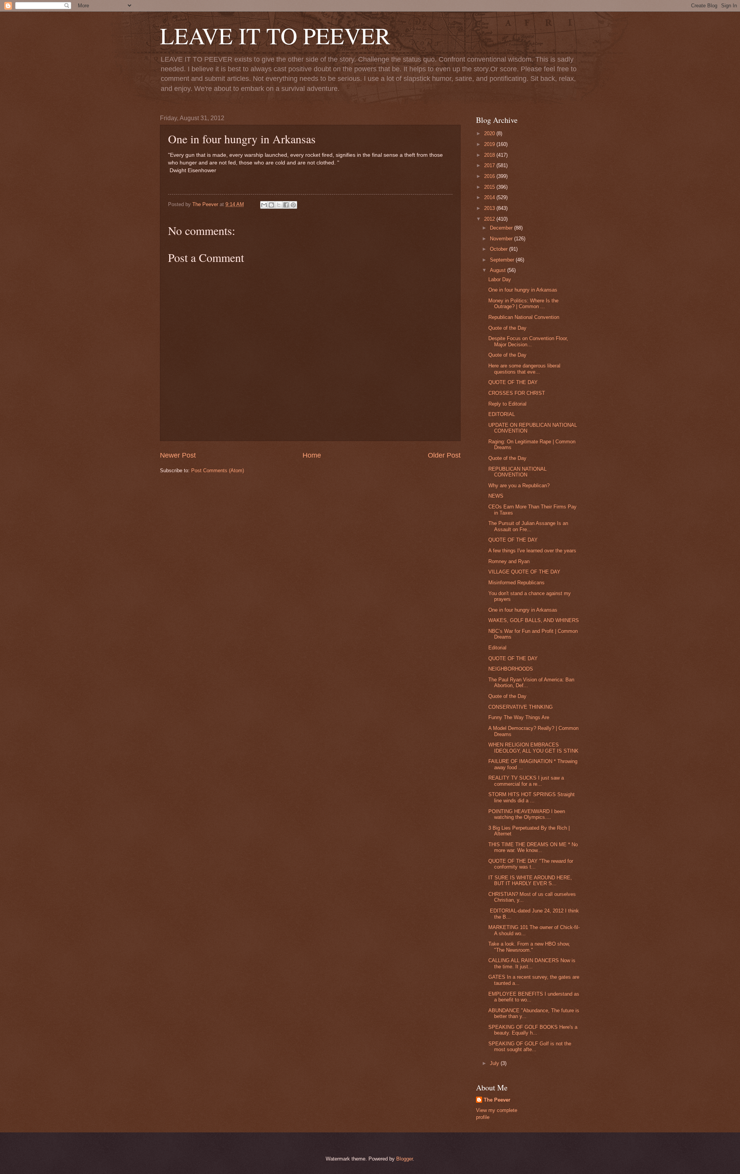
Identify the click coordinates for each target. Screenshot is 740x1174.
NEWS (495, 496)
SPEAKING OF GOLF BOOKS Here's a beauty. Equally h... (532, 1030)
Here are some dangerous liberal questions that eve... (524, 368)
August (498, 270)
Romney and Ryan (509, 561)
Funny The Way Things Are (518, 717)
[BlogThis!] (271, 205)
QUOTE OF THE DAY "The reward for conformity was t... (530, 864)
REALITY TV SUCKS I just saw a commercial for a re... (526, 781)
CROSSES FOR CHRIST (516, 393)
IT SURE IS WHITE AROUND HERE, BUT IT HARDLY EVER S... (530, 880)
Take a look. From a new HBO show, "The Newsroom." (529, 947)
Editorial (497, 648)
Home (312, 455)
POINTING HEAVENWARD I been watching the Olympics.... (526, 814)
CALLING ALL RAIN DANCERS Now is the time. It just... (531, 963)
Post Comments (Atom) (217, 470)
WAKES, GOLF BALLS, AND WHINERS (533, 620)
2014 (490, 197)
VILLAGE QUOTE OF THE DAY (524, 572)
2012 (490, 219)
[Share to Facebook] (286, 205)
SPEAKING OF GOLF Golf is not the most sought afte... (529, 1046)
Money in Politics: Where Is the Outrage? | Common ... (523, 303)
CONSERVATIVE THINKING (520, 707)
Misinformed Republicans (516, 582)
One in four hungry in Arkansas (522, 290)
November (502, 239)
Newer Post (178, 455)
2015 (490, 187)
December (502, 228)
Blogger (404, 1159)
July (495, 1063)
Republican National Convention (523, 317)
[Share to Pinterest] (293, 205)
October (499, 249)
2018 (490, 155)
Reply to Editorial (507, 404)
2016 (490, 176)
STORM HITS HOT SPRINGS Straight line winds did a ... (531, 797)
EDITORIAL (501, 414)
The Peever (497, 1100)
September (503, 260)
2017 (490, 165)
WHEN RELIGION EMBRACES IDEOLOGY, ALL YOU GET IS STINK (533, 747)
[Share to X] (279, 205)
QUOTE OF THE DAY (513, 382)
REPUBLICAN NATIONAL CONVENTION (517, 472)
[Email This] (264, 205)
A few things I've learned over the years (532, 550)
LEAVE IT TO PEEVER (275, 35)
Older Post (444, 455)
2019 (490, 144)
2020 (490, 133)
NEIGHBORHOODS (510, 669)
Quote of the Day (507, 328)
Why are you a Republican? (519, 485)
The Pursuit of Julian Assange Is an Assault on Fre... (528, 526)
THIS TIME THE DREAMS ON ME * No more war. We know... (533, 847)
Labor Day (499, 279)
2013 (490, 208)
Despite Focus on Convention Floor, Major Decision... (528, 341)
